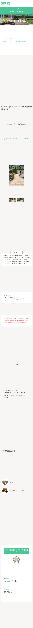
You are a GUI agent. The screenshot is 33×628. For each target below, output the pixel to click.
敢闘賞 (6, 395)
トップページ (4, 38)
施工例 (10, 38)
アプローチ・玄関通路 (10, 390)
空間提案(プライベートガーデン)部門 (14, 393)
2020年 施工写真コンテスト (18, 395)
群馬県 (6, 397)
